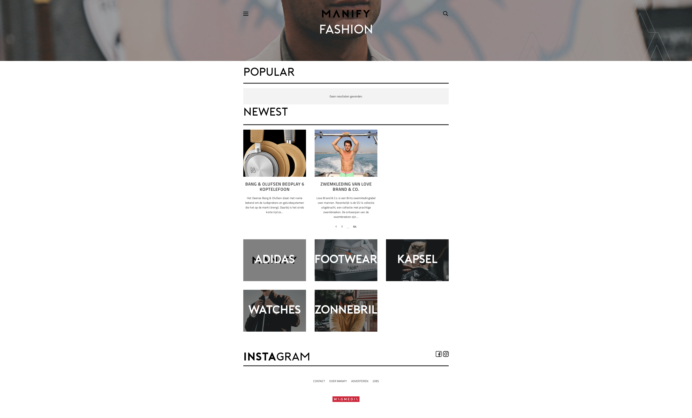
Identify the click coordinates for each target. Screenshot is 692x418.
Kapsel (417, 260)
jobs (376, 381)
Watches (275, 310)
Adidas (275, 260)
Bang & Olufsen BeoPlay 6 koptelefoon (274, 186)
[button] (246, 13)
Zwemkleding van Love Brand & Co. (346, 186)
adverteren (359, 381)
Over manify (338, 381)
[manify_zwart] (346, 13)
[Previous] (336, 227)
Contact (319, 381)
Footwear (346, 260)
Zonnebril (346, 310)
